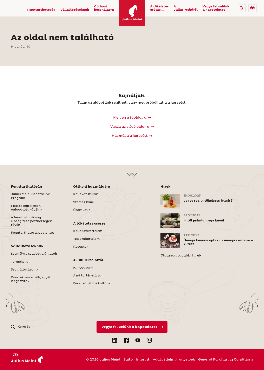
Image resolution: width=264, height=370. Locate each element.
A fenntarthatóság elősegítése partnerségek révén (31, 221)
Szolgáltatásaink (24, 270)
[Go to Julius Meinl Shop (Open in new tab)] (252, 8)
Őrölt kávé (81, 210)
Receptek (80, 247)
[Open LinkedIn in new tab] (114, 340)
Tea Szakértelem (86, 239)
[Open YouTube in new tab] (137, 340)
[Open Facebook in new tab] (126, 340)
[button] (242, 8)
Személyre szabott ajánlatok (34, 254)
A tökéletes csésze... (159, 8)
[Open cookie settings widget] (15, 355)
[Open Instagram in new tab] (149, 340)
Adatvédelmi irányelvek (174, 359)
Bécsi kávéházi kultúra (91, 283)
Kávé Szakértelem (87, 231)
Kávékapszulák (85, 194)
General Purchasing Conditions (225, 359)
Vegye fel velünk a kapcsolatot (216, 8)
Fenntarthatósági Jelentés (32, 233)
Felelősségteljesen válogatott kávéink (26, 208)
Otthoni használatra (104, 8)
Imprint (143, 359)
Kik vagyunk (83, 268)
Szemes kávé (83, 202)
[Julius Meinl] (132, 13)
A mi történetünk (87, 276)
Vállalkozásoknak (74, 10)
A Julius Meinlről (186, 8)
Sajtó (128, 359)
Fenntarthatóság (41, 10)
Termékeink (20, 262)
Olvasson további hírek (180, 255)
